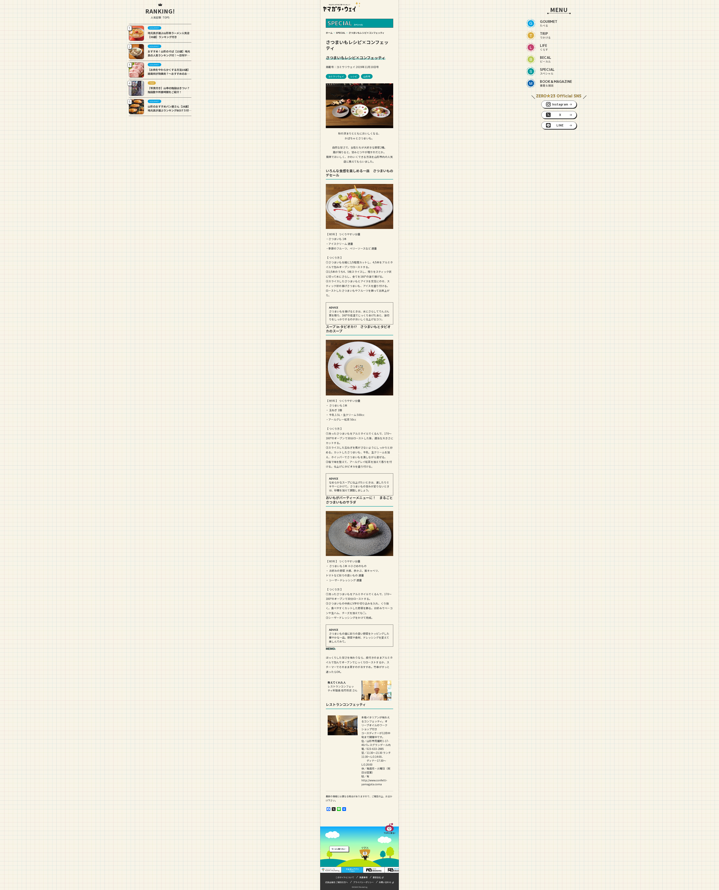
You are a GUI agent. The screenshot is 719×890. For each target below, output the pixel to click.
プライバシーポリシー (363, 882)
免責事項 (363, 877)
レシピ (353, 76)
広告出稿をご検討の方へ (336, 882)
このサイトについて (345, 877)
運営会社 (377, 877)
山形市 (366, 76)
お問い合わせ (385, 882)
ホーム (329, 32)
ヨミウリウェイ (336, 76)
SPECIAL (340, 32)
